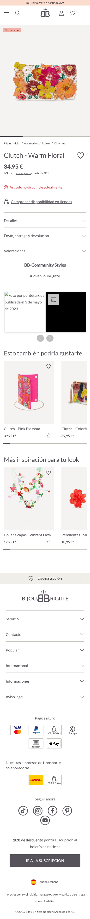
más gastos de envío (51, 894)
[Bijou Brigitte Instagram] (37, 811)
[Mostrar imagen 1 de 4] (11, 136)
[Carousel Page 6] (41, 443)
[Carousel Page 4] (27, 443)
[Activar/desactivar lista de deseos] (80, 155)
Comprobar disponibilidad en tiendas (41, 202)
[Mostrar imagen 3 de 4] (56, 136)
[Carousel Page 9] (62, 443)
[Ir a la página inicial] (45, 12)
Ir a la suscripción (45, 860)
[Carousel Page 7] (48, 443)
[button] (61, 13)
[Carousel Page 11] (76, 443)
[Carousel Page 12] (83, 443)
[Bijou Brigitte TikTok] (23, 811)
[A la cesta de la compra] (48, 435)
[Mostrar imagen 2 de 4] (34, 136)
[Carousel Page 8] (55, 443)
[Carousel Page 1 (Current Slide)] (6, 443)
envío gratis (23, 173)
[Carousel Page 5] (34, 443)
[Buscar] (17, 13)
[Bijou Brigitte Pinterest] (67, 811)
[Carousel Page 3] (20, 443)
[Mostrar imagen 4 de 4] (78, 136)
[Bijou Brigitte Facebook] (52, 811)
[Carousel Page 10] (69, 443)
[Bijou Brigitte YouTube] (45, 820)
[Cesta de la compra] (84, 13)
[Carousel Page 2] (13, 443)
